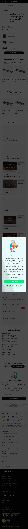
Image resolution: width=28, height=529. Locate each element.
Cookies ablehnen (10, 285)
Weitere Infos (19, 285)
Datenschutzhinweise (17, 288)
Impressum (9, 288)
